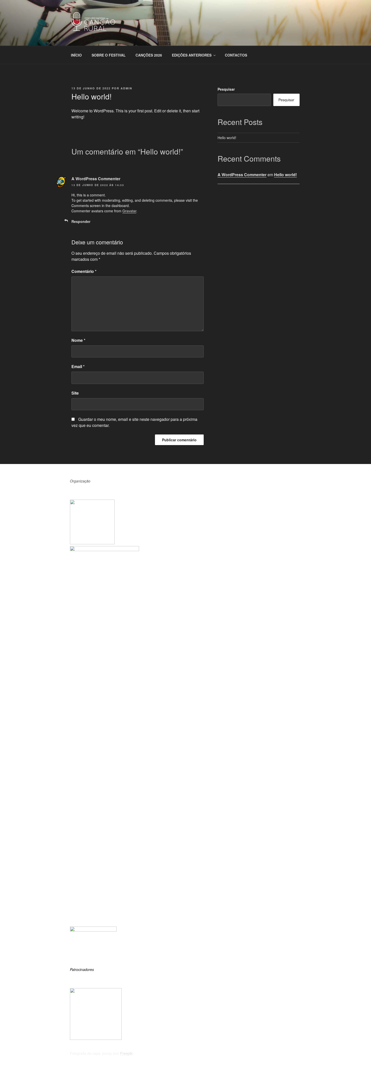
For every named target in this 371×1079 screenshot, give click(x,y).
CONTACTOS (236, 55)
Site (75, 393)
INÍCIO (76, 55)
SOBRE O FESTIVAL (109, 55)
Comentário (83, 271)
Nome (78, 340)
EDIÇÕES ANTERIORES (191, 55)
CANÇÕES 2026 (149, 55)
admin (126, 88)
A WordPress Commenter (95, 179)
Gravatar (129, 210)
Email (78, 366)
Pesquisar (226, 89)
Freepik (126, 1053)
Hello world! (227, 137)
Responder (80, 221)
